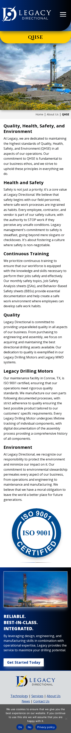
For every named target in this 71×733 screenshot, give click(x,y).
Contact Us (41, 701)
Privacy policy (46, 727)
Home (39, 114)
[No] (66, 719)
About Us (53, 114)
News (26, 701)
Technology (19, 696)
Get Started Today (23, 662)
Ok (20, 727)
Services (37, 696)
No (30, 727)
